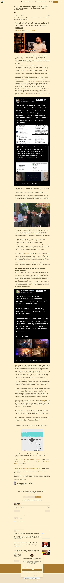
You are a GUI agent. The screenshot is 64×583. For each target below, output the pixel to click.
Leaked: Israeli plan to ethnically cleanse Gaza (24, 462)
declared (43, 400)
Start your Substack (29, 578)
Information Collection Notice (31, 572)
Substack (27, 580)
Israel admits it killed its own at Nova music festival (25, 466)
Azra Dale (18, 484)
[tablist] (18, 518)
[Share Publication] (52, 2)
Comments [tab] (16, 518)
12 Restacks (25, 503)
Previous (17, 510)
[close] (41, 554)
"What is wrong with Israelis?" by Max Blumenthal (26, 542)
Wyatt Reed (18, 30)
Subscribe (56, 1)
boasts (43, 248)
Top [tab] (15, 530)
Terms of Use (37, 571)
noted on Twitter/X (35, 81)
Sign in (61, 1)
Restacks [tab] (20, 518)
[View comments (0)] (19, 15)
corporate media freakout (28, 55)
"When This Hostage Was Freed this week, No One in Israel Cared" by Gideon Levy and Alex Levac (26, 534)
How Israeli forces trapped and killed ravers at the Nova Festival (27, 468)
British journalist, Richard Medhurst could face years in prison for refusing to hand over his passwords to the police (27, 552)
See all (16, 560)
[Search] (49, 2)
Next (47, 510)
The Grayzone (32, 30)
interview (33, 233)
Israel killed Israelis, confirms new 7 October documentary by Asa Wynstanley (30, 471)
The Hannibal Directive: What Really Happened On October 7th (27, 459)
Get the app (37, 578)
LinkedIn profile (23, 93)
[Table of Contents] (1, 291)
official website (38, 277)
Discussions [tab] (21, 530)
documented (26, 253)
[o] (32, 440)
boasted (31, 284)
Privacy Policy (40, 572)
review (17, 365)
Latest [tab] (18, 530)
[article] (32, 537)
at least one (36, 69)
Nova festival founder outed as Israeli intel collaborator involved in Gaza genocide (32, 25)
